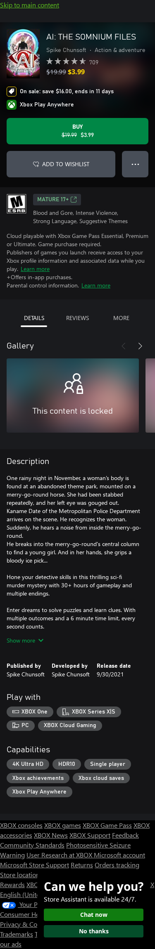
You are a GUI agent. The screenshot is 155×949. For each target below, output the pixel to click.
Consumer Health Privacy (36, 914)
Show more (21, 640)
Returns (82, 864)
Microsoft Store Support (34, 864)
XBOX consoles (21, 825)
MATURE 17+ (53, 200)
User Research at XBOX (60, 854)
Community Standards (32, 845)
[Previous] (123, 346)
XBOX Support (89, 835)
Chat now (93, 914)
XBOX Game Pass (107, 825)
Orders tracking (117, 864)
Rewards (12, 884)
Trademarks (16, 934)
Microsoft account (119, 854)
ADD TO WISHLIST (65, 164)
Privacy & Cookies (26, 924)
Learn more (35, 269)
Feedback (125, 835)
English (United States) (32, 894)
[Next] (140, 346)
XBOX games (62, 825)
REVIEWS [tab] (77, 318)
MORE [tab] (121, 318)
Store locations (21, 874)
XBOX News (51, 835)
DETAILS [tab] (34, 318)
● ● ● (135, 164)
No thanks (94, 931)
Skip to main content (29, 4)
